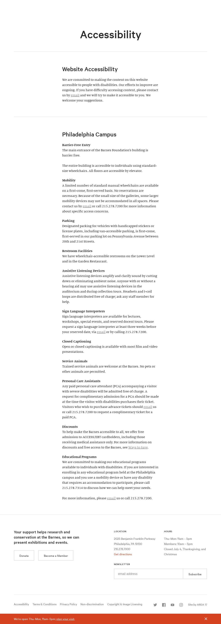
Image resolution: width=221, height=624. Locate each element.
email (75, 95)
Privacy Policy (68, 604)
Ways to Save (138, 447)
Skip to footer (110, 3)
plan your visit (65, 619)
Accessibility (21, 604)
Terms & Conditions (44, 604)
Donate (24, 555)
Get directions (123, 554)
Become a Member (56, 555)
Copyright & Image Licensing (124, 604)
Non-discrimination (92, 604)
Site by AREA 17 (197, 604)
